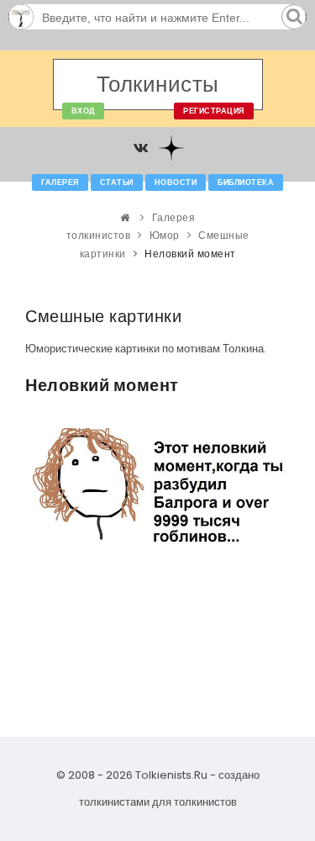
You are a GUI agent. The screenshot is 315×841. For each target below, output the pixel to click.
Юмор (165, 235)
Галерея (60, 182)
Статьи (117, 182)
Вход (83, 111)
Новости (176, 182)
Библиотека (246, 182)
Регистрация (213, 111)
